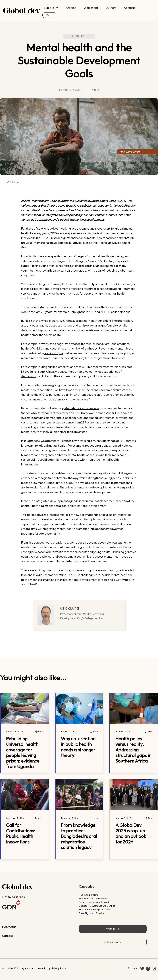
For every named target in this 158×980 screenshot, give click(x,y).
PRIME (90, 312)
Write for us (112, 928)
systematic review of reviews (80, 408)
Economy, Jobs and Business (93, 898)
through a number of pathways (78, 348)
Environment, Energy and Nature (95, 909)
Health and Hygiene (79, 36)
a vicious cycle (53, 353)
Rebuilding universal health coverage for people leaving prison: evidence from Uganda (23, 752)
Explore (49, 7)
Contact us (9, 927)
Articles (71, 7)
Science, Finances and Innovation (95, 902)
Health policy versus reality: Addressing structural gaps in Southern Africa (133, 750)
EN (47, 15)
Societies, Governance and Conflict (97, 905)
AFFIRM (105, 312)
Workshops (91, 7)
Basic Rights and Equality (91, 913)
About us (129, 7)
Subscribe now (112, 942)
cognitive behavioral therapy (59, 478)
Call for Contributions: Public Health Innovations (20, 833)
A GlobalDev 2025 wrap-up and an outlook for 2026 (131, 833)
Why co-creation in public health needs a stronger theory (78, 747)
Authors (111, 7)
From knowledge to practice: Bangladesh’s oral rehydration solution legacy (79, 836)
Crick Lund (69, 608)
